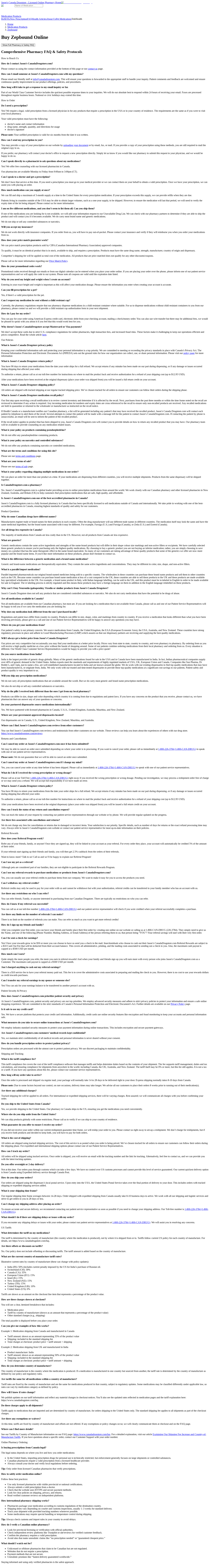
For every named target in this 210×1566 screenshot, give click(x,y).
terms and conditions (26, 456)
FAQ (29, 19)
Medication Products (11, 16)
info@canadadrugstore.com (46, 79)
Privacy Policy (178, 1004)
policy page (189, 353)
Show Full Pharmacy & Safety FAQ (18, 45)
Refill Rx (5, 19)
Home (10, 24)
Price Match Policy (58, 261)
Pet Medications (63, 19)
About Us (51, 19)
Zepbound (12, 29)
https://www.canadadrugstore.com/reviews (21, 733)
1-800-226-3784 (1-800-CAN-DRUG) (177, 749)
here (44, 334)
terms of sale (22, 466)
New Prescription (18, 19)
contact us (92, 68)
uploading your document (75, 145)
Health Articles (39, 19)
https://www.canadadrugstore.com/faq (91, 1434)
